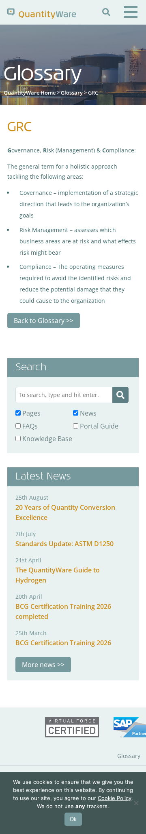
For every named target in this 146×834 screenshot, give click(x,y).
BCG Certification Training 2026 (63, 642)
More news (39, 664)
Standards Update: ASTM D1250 (64, 543)
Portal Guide (98, 426)
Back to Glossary (39, 320)
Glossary (72, 92)
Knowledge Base (46, 438)
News (87, 413)
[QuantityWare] (41, 13)
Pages (31, 413)
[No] (136, 803)
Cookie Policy (114, 798)
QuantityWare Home (30, 92)
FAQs (29, 426)
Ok (73, 819)
